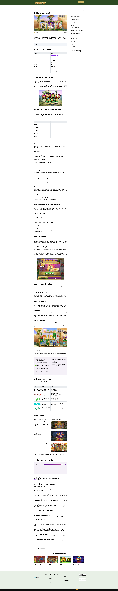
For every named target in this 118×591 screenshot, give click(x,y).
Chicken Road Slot (73, 7)
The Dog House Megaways (75, 16)
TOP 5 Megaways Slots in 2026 (53, 574)
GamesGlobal (78, 51)
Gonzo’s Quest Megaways (75, 24)
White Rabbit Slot (51, 577)
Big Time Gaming (36, 546)
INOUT (72, 44)
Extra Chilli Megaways (37, 443)
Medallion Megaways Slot (75, 27)
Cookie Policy (66, 577)
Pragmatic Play (78, 52)
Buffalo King (45, 7)
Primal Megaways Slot (74, 38)
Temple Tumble (51, 581)
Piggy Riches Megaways (38, 431)
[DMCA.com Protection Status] (36, 577)
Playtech (74, 52)
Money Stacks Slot (74, 28)
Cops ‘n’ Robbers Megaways (75, 33)
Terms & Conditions (67, 580)
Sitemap (50, 582)
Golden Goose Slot (74, 25)
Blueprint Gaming (78, 50)
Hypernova (51, 7)
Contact (65, 576)
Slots (80, 7)
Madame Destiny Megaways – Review (77, 32)
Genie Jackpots (58, 7)
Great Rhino (65, 7)
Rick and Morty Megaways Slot (76, 35)
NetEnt (72, 52)
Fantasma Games (73, 51)
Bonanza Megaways (37, 421)
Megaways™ (36, 479)
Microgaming (82, 51)
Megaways (73, 46)
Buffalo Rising (51, 579)
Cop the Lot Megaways (74, 21)
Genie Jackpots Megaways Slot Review (77, 30)
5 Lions (39, 7)
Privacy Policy (66, 579)
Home (35, 7)
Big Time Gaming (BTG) (54, 55)
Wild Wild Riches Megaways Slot (76, 19)
